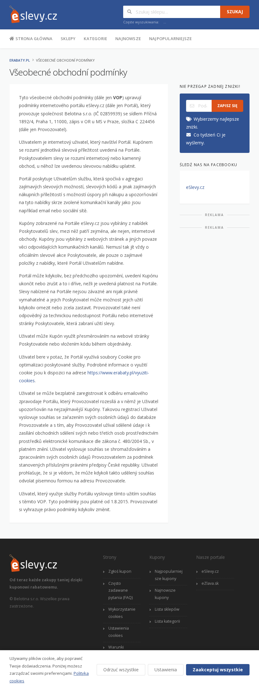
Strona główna (33, 38)
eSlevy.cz (195, 187)
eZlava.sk (210, 583)
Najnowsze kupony (165, 594)
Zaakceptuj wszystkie (218, 670)
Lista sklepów (167, 609)
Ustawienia (165, 670)
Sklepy (68, 38)
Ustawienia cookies (118, 632)
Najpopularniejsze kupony (169, 575)
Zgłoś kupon (119, 571)
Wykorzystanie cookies (122, 613)
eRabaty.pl (19, 60)
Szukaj (235, 12)
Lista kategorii (167, 621)
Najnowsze (128, 38)
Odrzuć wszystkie (121, 670)
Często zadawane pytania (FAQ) (120, 590)
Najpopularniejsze (170, 38)
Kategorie (95, 38)
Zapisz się (227, 105)
